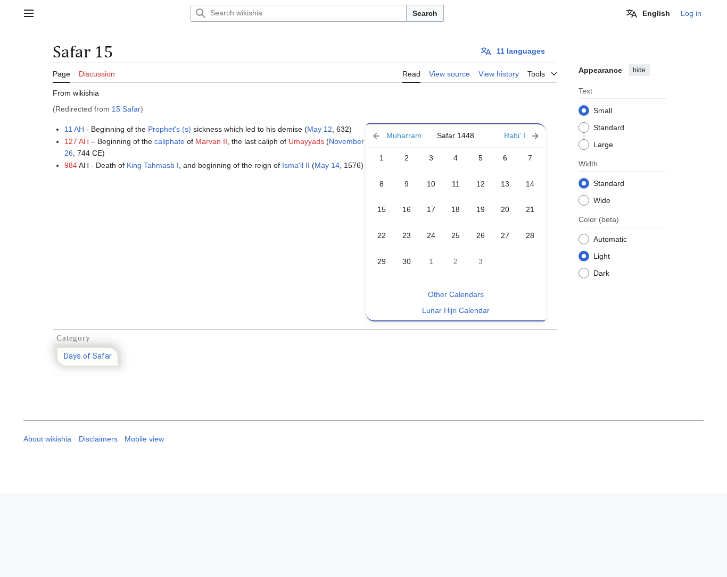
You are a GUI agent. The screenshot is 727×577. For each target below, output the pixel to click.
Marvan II (211, 141)
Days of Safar (88, 356)
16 (406, 209)
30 (406, 261)
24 (431, 235)
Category (73, 338)
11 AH (74, 129)
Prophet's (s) (169, 129)
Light (601, 255)
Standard (608, 127)
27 (505, 235)
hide (639, 70)
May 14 (327, 165)
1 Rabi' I (514, 135)
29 (381, 261)
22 (381, 235)
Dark (601, 272)
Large (603, 144)
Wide (601, 200)
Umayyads (306, 141)
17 (431, 209)
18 (455, 209)
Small (602, 110)
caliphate (169, 141)
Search (424, 13)
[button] (28, 13)
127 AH (76, 141)
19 (480, 209)
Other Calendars (456, 294)
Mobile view (144, 439)
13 (505, 184)
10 (431, 184)
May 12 (319, 129)
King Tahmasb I (153, 165)
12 (480, 184)
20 (505, 209)
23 (406, 235)
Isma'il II (296, 165)
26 (480, 235)
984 (70, 165)
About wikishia (47, 439)
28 (530, 235)
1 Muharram (397, 135)
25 (455, 235)
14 (530, 184)
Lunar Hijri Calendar (456, 310)
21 (530, 209)
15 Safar (126, 109)
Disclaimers (98, 439)
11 (456, 184)
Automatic (610, 238)
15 (381, 209)
